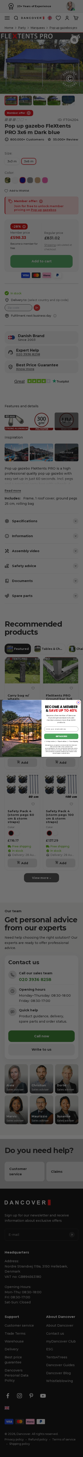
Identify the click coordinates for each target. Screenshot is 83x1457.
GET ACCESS (61, 736)
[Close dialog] (78, 702)
